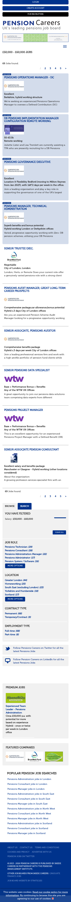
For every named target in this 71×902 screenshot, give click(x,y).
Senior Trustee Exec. (18, 248)
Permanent (13, 613)
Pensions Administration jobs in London (29, 779)
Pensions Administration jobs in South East (30, 794)
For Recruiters (35, 14)
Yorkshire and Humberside (21, 591)
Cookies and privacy (18, 852)
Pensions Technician (18, 547)
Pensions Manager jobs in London (26, 789)
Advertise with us (41, 852)
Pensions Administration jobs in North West (31, 809)
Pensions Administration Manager (26, 554)
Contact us (26, 848)
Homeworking (15, 584)
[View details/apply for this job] (14, 86)
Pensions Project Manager (23, 410)
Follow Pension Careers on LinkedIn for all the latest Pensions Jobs (38, 661)
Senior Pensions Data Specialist (27, 370)
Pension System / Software (22, 561)
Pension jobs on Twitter (20, 857)
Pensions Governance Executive (27, 162)
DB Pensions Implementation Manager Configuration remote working (31, 120)
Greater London (16, 580)
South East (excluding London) (24, 587)
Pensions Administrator (20, 558)
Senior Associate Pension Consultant (31, 449)
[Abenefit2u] (16, 698)
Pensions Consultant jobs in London (27, 784)
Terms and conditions (47, 848)
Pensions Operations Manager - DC (29, 77)
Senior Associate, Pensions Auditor (29, 331)
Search (24, 506)
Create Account (35, 8)
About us (12, 848)
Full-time (12, 631)
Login (35, 2)
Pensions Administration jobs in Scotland (29, 823)
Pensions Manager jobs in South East (27, 804)
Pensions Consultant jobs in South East (28, 799)
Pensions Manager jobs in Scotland (26, 833)
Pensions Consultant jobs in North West (29, 814)
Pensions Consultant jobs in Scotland (27, 828)
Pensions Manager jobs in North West (27, 818)
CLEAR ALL (59, 532)
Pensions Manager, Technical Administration (25, 208)
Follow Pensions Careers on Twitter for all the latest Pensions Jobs (38, 649)
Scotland (12, 595)
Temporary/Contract (18, 617)
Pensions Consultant (19, 550)
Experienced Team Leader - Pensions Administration (16, 709)
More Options (15, 566)
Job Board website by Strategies (24, 881)
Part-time (12, 634)
